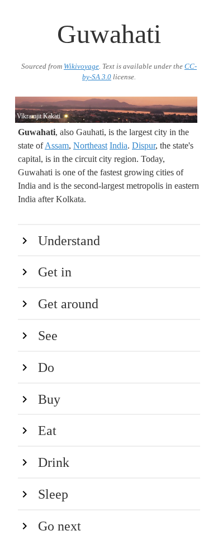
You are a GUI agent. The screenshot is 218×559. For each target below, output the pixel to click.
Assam (57, 145)
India (118, 145)
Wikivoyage (81, 66)
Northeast (90, 145)
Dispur (143, 145)
